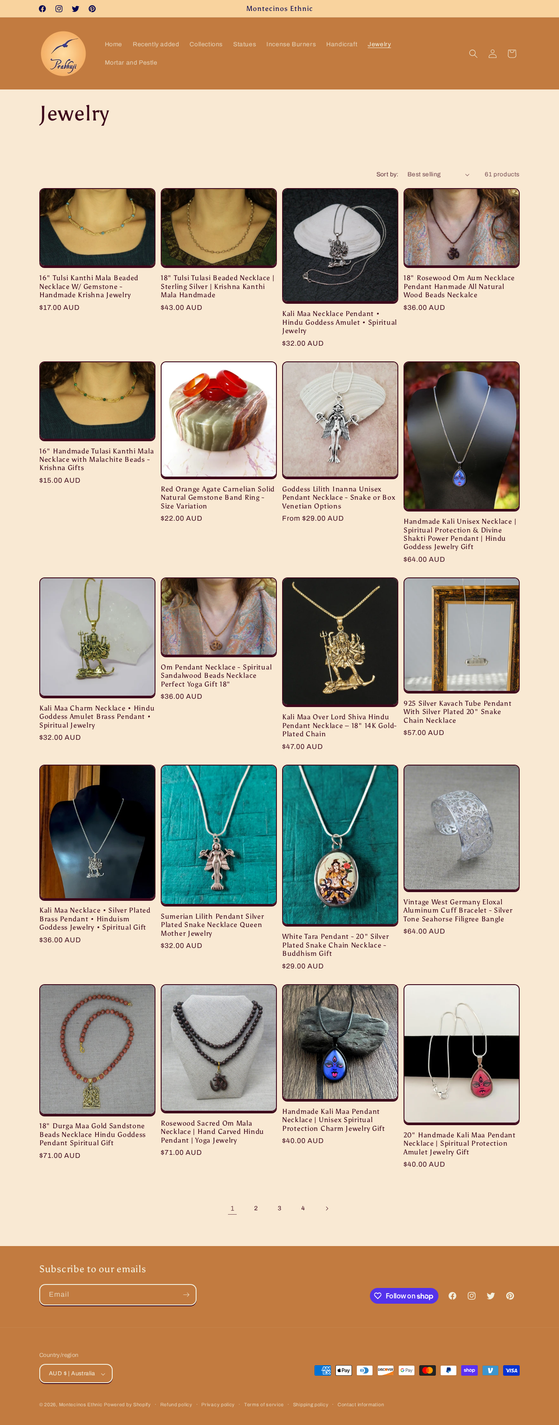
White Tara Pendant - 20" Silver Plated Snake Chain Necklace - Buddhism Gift (335, 945)
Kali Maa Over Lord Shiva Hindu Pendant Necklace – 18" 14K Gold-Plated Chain (339, 725)
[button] (473, 53)
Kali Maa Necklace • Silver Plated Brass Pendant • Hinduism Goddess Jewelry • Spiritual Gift (95, 918)
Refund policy (176, 1404)
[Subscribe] (186, 1294)
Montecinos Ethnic (81, 1405)
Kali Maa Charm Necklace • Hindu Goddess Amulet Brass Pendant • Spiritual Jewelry (97, 716)
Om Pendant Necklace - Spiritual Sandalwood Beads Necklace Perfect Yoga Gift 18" (216, 675)
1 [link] (233, 1208)
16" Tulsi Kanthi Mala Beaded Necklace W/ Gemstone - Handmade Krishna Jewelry (88, 286)
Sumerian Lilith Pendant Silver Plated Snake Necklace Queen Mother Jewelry (212, 924)
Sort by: (387, 174)
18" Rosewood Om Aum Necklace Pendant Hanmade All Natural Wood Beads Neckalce (459, 286)
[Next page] (326, 1208)
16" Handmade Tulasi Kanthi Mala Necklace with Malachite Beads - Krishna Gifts (96, 459)
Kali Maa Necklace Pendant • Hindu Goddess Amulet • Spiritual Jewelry (339, 322)
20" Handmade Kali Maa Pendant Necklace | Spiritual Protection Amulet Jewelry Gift (460, 1143)
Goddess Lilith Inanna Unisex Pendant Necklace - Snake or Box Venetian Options (338, 497)
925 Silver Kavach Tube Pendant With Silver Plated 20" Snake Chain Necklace (458, 712)
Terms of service (264, 1404)
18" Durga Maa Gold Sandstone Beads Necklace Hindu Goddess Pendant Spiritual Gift (92, 1134)
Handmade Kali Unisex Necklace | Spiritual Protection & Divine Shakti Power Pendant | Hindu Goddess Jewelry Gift (460, 534)
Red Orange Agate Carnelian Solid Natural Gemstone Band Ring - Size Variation (218, 497)
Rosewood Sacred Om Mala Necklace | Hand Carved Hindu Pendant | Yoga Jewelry (212, 1131)
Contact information (361, 1404)
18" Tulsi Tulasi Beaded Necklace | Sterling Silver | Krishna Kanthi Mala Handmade (217, 286)
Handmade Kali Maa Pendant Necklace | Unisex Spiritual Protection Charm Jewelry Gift (333, 1120)
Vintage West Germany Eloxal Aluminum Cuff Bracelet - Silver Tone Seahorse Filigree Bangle (458, 910)
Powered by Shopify (127, 1405)
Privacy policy (218, 1404)
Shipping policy (311, 1404)
